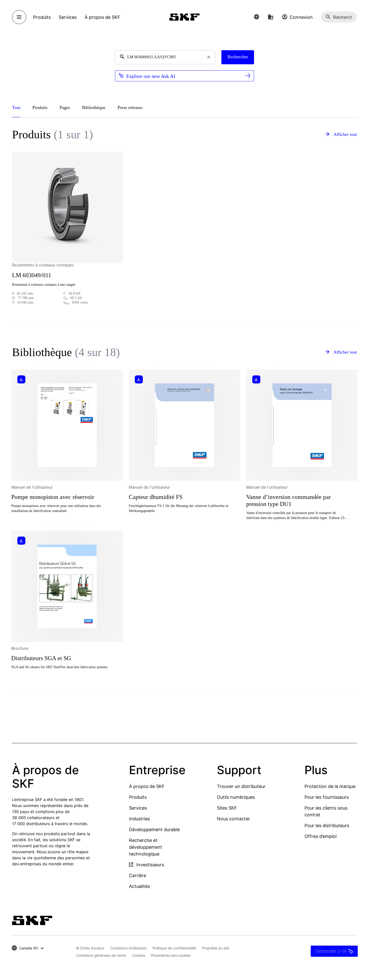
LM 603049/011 (31, 275)
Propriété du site (215, 948)
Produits (138, 797)
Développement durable (154, 829)
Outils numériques (236, 797)
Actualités (139, 886)
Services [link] (68, 17)
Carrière (137, 875)
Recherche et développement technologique (145, 847)
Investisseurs (149, 864)
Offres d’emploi (320, 836)
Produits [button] (42, 17)
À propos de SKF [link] (102, 17)
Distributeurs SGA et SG (41, 658)
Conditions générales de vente (101, 955)
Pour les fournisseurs (326, 797)
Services (138, 808)
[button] (257, 17)
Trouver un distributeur (241, 786)
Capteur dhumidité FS (155, 497)
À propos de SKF (147, 786)
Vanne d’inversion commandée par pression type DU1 (288, 500)
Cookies (138, 955)
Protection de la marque (329, 786)
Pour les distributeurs (326, 825)
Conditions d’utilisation (128, 948)
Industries (139, 818)
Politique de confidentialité (174, 948)
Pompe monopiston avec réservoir (52, 497)
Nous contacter (233, 818)
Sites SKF (227, 808)
